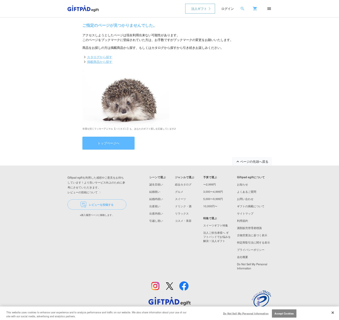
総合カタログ (183, 184)
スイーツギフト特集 (215, 225)
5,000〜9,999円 (213, 199)
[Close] (332, 312)
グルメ (179, 192)
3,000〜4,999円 (213, 192)
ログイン (227, 8)
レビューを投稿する (101, 204)
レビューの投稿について (82, 192)
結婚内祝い (156, 199)
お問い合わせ (245, 199)
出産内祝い (156, 213)
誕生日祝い (156, 184)
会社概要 (242, 257)
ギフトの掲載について (250, 206)
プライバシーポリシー (250, 250)
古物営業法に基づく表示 (252, 235)
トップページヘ (108, 143)
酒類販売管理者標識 (249, 228)
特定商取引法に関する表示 (253, 242)
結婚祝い (154, 192)
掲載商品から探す (99, 61)
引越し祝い (156, 221)
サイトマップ (245, 213)
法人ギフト (199, 8)
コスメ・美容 (183, 221)
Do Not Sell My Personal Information (246, 313)
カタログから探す (99, 57)
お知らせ (242, 184)
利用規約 (242, 221)
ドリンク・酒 (183, 206)
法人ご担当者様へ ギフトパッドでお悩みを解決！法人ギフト (217, 237)
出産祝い (154, 206)
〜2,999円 (209, 184)
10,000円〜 (210, 206)
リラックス (182, 213)
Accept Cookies (284, 313)
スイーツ (180, 199)
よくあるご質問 (246, 192)
